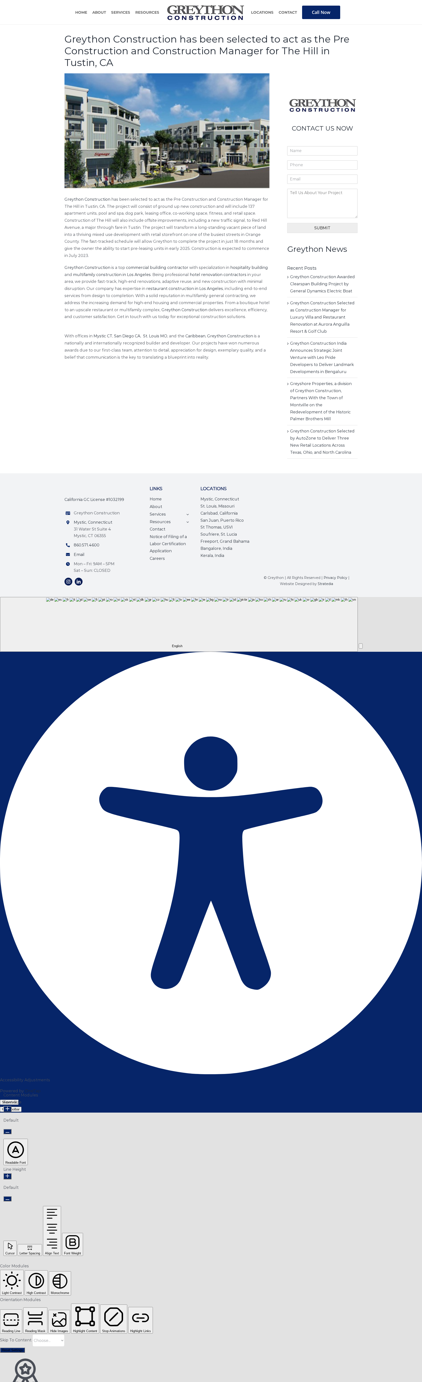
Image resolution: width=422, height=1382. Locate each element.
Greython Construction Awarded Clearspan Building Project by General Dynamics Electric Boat (322, 284)
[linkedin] (79, 582)
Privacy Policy (335, 577)
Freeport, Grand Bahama (224, 541)
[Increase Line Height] (7, 1176)
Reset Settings (12, 1350)
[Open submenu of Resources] (186, 522)
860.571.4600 (86, 545)
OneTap (33, 1091)
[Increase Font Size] (7, 1109)
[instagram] (68, 582)
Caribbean (195, 336)
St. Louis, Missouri (217, 506)
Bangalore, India (216, 548)
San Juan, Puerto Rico (222, 520)
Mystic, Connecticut (93, 522)
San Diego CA (127, 336)
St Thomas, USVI (216, 527)
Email (79, 554)
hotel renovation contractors (218, 274)
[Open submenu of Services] (186, 514)
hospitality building (249, 267)
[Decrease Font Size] (7, 1131)
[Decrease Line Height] (7, 1198)
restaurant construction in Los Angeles (184, 288)
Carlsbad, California (219, 513)
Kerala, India (212, 555)
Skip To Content (16, 1340)
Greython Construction (87, 199)
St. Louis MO (155, 336)
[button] (361, 646)
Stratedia (325, 584)
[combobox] (179, 624)
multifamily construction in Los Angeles (112, 274)
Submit (322, 228)
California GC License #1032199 (94, 499)
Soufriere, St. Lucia (218, 534)
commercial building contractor (157, 267)
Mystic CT (103, 336)
